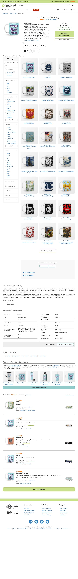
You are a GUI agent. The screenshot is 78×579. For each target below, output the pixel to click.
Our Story (26, 508)
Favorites (66, 9)
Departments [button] (6, 10)
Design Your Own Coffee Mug (25, 428)
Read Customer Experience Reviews (60, 1)
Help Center (73, 9)
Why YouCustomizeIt (29, 510)
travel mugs (56, 365)
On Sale (36, 10)
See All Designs (63, 508)
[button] (73, 5)
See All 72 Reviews (39, 489)
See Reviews (51, 19)
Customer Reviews (28, 512)
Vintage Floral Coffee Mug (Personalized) (27, 410)
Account (60, 9)
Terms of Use (16, 529)
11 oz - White (7, 356)
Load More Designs (47, 251)
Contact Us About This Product (65, 344)
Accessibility (56, 529)
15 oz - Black (34, 356)
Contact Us (52, 266)
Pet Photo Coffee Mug (24, 446)
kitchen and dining (52, 367)
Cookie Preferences (66, 529)
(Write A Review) (70, 395)
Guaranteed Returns (47, 512)
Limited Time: (16, 1)
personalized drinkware (15, 365)
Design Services (64, 512)
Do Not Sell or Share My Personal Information (41, 529)
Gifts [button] (14, 10)
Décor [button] (20, 10)
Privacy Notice (24, 529)
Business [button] (28, 10)
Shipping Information (47, 510)
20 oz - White (42, 356)
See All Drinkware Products (38, 387)
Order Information (46, 508)
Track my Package (46, 515)
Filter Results (44, 266)
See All (29, 272)
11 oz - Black (16, 356)
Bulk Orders (63, 515)
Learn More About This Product (31, 40)
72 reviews (28, 395)
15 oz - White (25, 356)
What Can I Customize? (64, 39)
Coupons (9, 529)
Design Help (63, 510)
